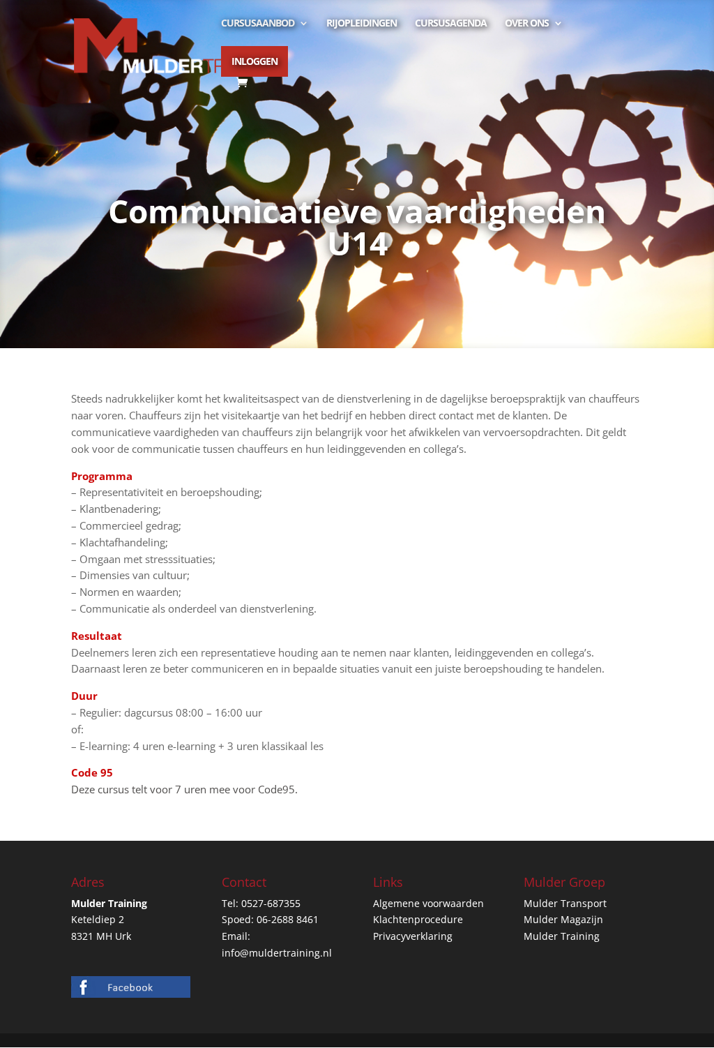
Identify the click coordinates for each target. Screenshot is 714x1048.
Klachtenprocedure (418, 919)
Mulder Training (562, 936)
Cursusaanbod (257, 23)
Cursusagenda (451, 23)
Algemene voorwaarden (428, 903)
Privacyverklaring (413, 936)
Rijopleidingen (361, 23)
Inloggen (254, 61)
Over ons (527, 23)
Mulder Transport (565, 903)
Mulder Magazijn (563, 919)
